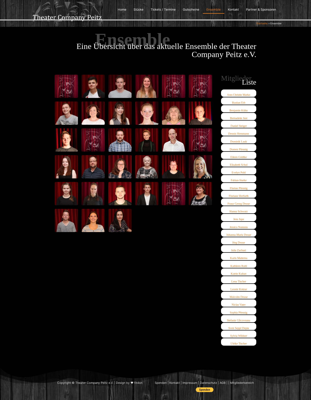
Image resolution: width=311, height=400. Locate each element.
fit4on (138, 383)
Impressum (189, 383)
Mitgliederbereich (242, 383)
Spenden (161, 383)
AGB (223, 383)
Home (122, 9)
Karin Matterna (238, 258)
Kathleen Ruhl (238, 266)
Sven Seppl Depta (238, 328)
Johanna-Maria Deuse (238, 234)
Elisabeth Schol (238, 164)
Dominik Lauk (238, 141)
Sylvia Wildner (238, 335)
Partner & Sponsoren (261, 9)
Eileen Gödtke (238, 157)
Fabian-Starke (239, 180)
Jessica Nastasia (239, 227)
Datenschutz (208, 383)
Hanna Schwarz (238, 211)
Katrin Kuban (238, 273)
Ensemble (213, 9)
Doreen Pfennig (239, 149)
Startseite (262, 23)
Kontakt (233, 9)
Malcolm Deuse (239, 296)
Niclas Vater (238, 304)
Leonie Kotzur (238, 289)
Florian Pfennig (238, 188)
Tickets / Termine (163, 9)
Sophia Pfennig (238, 312)
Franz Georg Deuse (238, 203)
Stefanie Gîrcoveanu (238, 320)
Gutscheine (191, 9)
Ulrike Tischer (239, 343)
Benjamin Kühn (238, 110)
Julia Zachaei (238, 250)
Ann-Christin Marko (238, 94)
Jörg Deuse (238, 242)
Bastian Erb (238, 102)
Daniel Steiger (239, 125)
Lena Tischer (238, 281)
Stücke (138, 9)
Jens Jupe (238, 219)
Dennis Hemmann (238, 133)
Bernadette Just (238, 118)
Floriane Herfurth (239, 195)
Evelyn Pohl (239, 172)
